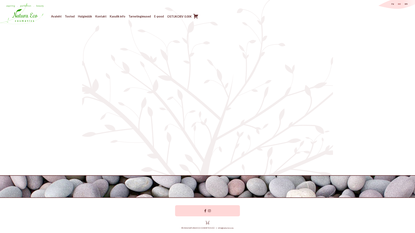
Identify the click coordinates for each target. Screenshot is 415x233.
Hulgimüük (85, 16)
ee (399, 3)
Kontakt (101, 16)
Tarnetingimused (140, 16)
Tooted (70, 16)
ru (392, 3)
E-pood (159, 16)
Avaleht (56, 16)
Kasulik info (117, 16)
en (406, 3)
